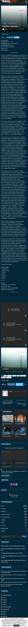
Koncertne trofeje (5, 517)
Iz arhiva (3, 525)
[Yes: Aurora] (20, 431)
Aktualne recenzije (12, 23)
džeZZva (14, 375)
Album (5, 375)
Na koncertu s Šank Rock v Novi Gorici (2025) (16, 582)
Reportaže (3, 511)
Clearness (9, 375)
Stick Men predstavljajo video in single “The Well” (12, 553)
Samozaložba (9, 377)
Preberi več (23, 625)
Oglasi (4, 614)
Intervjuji (3, 520)
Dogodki (3, 531)
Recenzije (5, 23)
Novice (2, 506)
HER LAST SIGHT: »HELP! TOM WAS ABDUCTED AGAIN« (13, 546)
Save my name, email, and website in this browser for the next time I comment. (13, 472)
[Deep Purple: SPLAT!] (7, 431)
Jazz (18, 375)
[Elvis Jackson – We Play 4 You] (7, 418)
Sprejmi (16, 625)
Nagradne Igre (4, 528)
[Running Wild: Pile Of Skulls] (20, 418)
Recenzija (3, 377)
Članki (2, 522)
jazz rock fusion (22, 375)
